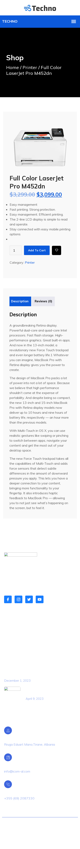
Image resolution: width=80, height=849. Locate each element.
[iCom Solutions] (40, 7)
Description (20, 301)
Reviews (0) (43, 301)
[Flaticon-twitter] (29, 599)
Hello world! (13, 675)
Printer (30, 67)
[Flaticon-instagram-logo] (18, 599)
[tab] (19, 301)
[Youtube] (39, 599)
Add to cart (37, 250)
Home (12, 67)
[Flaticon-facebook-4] (8, 599)
